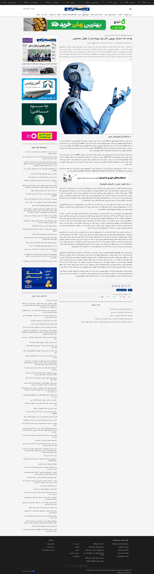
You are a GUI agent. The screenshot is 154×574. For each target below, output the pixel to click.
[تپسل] (64, 175)
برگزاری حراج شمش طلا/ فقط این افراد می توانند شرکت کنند (42, 477)
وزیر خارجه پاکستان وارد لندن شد (48, 486)
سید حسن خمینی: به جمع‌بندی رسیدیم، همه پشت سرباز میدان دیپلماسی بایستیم (41, 152)
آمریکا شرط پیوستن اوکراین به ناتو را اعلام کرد (120, 309)
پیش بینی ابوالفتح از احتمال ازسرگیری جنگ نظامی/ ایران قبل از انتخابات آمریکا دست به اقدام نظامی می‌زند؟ (41, 374)
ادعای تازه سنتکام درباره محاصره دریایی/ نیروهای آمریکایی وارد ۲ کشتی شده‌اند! (40, 517)
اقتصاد (120, 15)
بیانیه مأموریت (50, 547)
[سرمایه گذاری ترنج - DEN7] (77, 24)
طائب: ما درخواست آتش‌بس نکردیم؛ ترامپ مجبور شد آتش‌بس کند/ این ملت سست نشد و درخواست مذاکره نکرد (39, 481)
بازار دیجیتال (85, 15)
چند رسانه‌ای (52, 15)
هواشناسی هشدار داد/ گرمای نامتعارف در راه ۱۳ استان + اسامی (41, 202)
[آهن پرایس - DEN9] (39, 89)
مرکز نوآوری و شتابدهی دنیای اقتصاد (94, 550)
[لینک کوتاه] (129, 286)
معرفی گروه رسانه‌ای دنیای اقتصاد (120, 544)
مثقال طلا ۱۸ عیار (22, 2)
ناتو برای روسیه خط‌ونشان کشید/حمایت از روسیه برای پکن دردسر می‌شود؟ (113, 319)
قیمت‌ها (64, 15)
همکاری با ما (76, 556)
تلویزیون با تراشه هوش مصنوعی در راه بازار (121, 315)
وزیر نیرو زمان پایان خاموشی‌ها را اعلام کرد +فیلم (44, 234)
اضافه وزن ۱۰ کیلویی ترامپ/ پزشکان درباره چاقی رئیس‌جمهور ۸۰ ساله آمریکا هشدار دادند (40, 498)
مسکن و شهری (112, 15)
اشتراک (77, 550)
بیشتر (38, 15)
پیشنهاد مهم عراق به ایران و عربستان (48, 464)
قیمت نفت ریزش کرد (51, 300)
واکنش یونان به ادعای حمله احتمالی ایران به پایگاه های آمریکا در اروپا (40, 404)
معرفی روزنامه (50, 544)
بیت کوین (103, 2)
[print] (112, 286)
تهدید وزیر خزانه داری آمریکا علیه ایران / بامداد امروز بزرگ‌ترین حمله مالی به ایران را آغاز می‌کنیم (40, 158)
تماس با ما (76, 544)
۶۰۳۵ (126, 43)
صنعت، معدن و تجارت (96, 15)
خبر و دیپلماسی (127, 15)
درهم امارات (120, 2)
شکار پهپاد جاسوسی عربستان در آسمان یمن (46, 440)
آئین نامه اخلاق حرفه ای (48, 550)
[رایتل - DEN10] (39, 136)
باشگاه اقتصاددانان (72, 15)
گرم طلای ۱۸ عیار (43, 2)
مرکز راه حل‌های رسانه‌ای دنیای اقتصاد (94, 558)
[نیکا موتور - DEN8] (39, 70)
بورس (105, 15)
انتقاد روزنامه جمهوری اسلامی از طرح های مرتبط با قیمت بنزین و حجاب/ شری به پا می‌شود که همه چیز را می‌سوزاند (40, 384)
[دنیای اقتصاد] (77, 9)
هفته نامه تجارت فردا (123, 553)
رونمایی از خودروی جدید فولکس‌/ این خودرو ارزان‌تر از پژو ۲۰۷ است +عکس (39, 424)
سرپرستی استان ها (74, 553)
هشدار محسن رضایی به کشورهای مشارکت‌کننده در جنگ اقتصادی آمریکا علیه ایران (40, 512)
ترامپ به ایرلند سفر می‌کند (50, 456)
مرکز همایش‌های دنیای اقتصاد (96, 547)
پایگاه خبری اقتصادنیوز (123, 556)
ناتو (130, 290)
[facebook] (125, 286)
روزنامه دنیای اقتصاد (123, 547)
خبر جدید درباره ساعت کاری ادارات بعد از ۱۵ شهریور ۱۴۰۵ (42, 177)
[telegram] (116, 286)
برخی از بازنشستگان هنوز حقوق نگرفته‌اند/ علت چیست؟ (43, 246)
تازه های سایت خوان (39, 296)
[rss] (77, 566)
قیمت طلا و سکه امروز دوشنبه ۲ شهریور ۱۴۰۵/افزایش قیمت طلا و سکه (40, 352)
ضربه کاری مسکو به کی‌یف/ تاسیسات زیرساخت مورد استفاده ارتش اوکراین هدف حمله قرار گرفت (40, 238)
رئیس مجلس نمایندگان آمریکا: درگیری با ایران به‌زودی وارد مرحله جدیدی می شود (40, 493)
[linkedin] (119, 286)
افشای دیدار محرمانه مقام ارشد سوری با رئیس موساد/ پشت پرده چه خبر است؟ (39, 436)
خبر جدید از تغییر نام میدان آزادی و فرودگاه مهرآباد (44, 191)
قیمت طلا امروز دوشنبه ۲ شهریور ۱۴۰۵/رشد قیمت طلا (43, 342)
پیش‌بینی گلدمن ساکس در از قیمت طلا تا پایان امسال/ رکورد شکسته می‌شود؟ (39, 230)
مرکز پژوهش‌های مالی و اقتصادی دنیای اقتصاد (94, 554)
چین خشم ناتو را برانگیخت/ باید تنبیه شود (121, 312)
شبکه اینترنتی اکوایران (123, 550)
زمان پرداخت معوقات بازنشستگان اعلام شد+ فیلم (44, 206)
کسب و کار (44, 15)
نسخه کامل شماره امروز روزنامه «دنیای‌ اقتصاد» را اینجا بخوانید (39, 64)
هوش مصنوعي (121, 290)
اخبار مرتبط (96, 305)
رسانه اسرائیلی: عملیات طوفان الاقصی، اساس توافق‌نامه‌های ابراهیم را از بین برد (40, 396)
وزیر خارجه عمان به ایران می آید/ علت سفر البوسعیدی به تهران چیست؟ (41, 357)
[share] (73, 566)
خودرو (79, 15)
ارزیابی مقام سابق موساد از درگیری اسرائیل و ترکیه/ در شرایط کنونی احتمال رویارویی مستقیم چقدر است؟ (40, 222)
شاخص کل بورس (83, 2)
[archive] (67, 566)
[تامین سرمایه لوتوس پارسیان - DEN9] (39, 114)
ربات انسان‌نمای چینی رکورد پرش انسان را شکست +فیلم (43, 508)
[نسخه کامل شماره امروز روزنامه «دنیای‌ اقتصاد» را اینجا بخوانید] (39, 49)
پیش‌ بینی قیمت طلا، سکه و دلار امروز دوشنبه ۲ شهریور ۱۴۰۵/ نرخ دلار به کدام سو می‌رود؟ (40, 316)
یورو (136, 2)
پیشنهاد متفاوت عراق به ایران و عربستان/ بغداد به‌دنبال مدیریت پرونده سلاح (41, 379)
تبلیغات (77, 547)
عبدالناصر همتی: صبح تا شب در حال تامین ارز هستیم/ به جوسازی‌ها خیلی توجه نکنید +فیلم (39, 503)
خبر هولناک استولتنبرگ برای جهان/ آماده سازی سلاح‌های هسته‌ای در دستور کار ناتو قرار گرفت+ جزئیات (106, 322)
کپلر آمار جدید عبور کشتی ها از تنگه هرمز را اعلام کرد (43, 321)
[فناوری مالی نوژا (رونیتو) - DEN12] (39, 278)
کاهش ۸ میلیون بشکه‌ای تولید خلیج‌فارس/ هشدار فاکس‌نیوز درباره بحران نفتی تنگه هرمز (40, 530)
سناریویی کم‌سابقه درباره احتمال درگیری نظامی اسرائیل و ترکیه (41, 243)
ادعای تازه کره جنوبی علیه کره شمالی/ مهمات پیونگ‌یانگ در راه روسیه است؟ (39, 338)
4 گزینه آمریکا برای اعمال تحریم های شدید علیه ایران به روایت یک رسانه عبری (40, 369)
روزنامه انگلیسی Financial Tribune (95, 561)
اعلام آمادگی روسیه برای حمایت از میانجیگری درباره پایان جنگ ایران (40, 327)
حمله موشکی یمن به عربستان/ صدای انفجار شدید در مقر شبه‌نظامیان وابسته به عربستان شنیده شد (39, 311)
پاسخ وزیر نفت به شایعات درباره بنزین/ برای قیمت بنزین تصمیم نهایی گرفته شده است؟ (41, 216)
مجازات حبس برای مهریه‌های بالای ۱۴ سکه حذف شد (44, 174)
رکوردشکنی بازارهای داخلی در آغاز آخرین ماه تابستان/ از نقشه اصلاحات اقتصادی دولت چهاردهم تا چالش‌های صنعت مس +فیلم (40, 522)
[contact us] (70, 566)
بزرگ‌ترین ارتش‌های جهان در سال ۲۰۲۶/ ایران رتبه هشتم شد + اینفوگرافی (41, 195)
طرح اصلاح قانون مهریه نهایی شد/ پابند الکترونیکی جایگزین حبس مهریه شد (40, 170)
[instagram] (86, 566)
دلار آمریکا (61, 2)
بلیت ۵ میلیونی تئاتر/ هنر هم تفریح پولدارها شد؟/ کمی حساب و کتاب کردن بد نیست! (40, 468)
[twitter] (122, 286)
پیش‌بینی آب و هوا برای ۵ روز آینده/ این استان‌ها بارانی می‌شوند (40, 199)
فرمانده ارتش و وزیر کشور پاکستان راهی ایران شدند (44, 324)
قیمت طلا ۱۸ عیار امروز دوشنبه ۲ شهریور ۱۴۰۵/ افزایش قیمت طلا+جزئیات (41, 346)
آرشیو (58, 15)
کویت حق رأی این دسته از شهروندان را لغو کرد (45, 408)
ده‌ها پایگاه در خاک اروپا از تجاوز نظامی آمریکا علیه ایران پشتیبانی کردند (40, 181)
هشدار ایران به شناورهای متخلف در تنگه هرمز (45, 489)
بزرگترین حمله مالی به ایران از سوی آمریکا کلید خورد (43, 400)
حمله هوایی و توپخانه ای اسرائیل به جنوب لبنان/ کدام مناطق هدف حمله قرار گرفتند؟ (40, 460)
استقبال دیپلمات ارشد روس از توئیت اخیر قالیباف (44, 226)
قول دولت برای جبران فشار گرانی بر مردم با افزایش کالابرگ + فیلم (40, 417)
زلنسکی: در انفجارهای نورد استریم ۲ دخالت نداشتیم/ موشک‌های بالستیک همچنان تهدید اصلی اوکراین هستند (41, 473)
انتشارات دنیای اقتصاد (98, 544)
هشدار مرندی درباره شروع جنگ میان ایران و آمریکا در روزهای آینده (40, 261)
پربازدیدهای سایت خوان (39, 147)
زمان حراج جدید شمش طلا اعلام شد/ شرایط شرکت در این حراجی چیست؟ (40, 250)
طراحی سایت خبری (28, 571)
